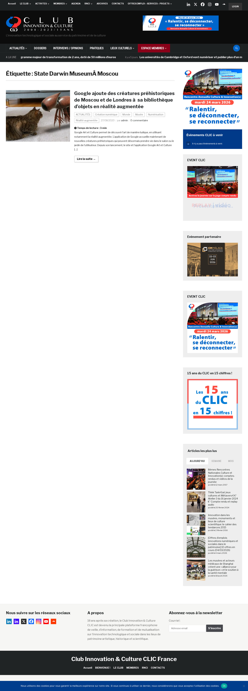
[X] (195, 4)
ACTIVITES (41, 3)
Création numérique (106, 114)
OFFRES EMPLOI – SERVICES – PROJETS (148, 3)
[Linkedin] (16, 621)
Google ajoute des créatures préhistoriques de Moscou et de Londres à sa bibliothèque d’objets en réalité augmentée (124, 99)
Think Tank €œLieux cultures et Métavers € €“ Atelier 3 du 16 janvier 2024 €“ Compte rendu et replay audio (223, 498)
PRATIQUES (97, 48)
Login (235, 6)
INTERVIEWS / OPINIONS (68, 48)
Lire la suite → (86, 159)
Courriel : (174, 620)
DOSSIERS (40, 48)
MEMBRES (59, 3)
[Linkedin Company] (188, 4)
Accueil (12, 3)
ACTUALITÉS (16, 48)
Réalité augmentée (87, 120)
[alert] (212, 144)
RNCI (87, 3)
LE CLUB (24, 3)
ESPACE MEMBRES (152, 48)
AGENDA (75, 3)
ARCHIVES (102, 3)
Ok (224, 685)
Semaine (217, 461)
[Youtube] (216, 4)
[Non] (243, 686)
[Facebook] (202, 4)
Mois (231, 461)
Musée (139, 114)
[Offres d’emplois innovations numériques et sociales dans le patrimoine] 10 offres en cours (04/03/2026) (223, 544)
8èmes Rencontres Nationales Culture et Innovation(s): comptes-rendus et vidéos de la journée (221, 475)
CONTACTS (118, 3)
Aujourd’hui (197, 461)
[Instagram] (209, 4)
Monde (126, 114)
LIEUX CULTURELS (121, 48)
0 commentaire (139, 120)
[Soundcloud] (223, 4)
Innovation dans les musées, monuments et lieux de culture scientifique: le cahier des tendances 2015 (222, 521)
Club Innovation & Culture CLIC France (124, 658)
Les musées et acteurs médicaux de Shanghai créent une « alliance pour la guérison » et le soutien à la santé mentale (223, 566)
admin (124, 120)
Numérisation (155, 114)
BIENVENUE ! (102, 667)
